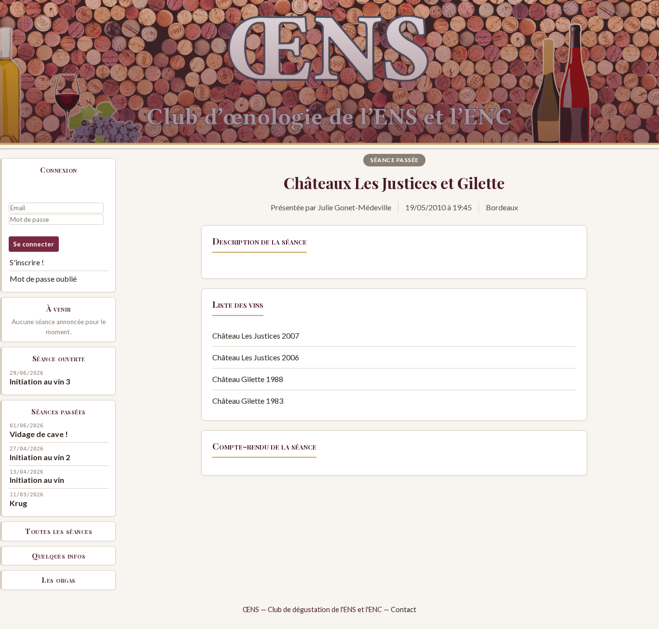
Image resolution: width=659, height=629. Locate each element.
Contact (403, 609)
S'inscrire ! (27, 262)
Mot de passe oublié (43, 278)
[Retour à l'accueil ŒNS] (329, 72)
